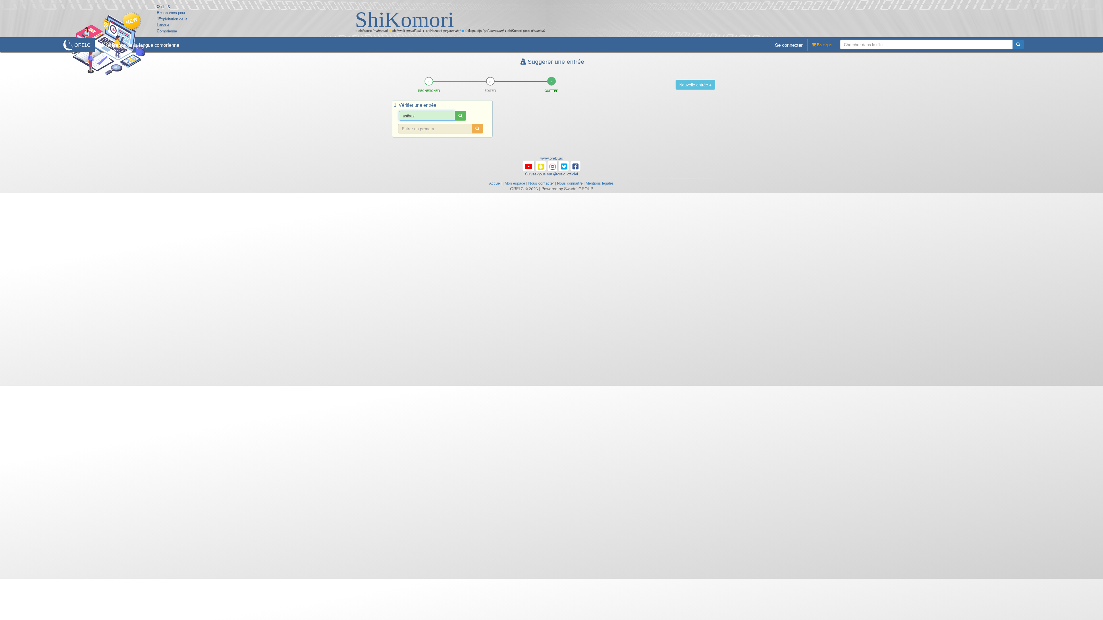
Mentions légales (600, 183)
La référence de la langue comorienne (139, 44)
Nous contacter (541, 183)
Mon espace (515, 183)
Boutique (824, 44)
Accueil (495, 183)
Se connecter (789, 44)
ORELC (82, 44)
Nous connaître (570, 183)
